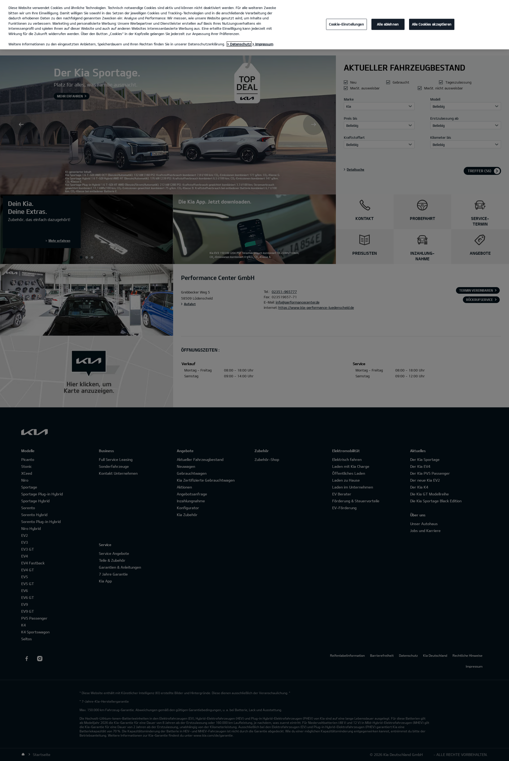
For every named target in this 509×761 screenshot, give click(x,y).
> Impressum (262, 44)
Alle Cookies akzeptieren (431, 24)
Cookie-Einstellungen (346, 24)
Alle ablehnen (388, 24)
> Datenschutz (239, 44)
